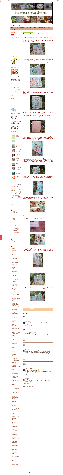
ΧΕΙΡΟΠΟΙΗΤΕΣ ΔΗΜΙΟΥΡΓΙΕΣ (14, 291)
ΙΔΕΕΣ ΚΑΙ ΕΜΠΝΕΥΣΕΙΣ (38, 27)
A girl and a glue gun (15, 251)
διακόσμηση (13, 190)
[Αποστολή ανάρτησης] (28, 308)
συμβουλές (19, 196)
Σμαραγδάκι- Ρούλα (28, 368)
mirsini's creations (14, 372)
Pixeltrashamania (14, 426)
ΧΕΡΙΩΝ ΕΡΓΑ (14, 453)
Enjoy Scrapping (14, 419)
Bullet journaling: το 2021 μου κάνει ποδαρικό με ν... (16, 228)
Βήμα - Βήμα (14, 418)
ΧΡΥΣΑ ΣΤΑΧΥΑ (14, 317)
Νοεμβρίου (14, 212)
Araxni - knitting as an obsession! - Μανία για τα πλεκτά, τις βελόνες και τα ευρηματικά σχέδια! (16, 332)
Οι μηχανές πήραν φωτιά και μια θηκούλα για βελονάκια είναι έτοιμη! (18, 150)
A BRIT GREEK (14, 384)
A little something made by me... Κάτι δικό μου (16, 299)
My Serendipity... (14, 441)
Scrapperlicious (14, 271)
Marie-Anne (26, 321)
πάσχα (17, 194)
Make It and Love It (15, 464)
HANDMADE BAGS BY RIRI (16, 366)
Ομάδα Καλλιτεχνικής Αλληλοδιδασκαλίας (15, 397)
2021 (13, 210)
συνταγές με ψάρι (19, 197)
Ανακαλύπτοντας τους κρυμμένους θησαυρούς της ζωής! (16, 450)
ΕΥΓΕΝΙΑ (26, 349)
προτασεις (13, 195)
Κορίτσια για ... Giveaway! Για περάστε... (18, 145)
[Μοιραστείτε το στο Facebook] (32, 308)
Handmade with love (15, 309)
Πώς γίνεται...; (14, 405)
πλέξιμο (20, 194)
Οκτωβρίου (14, 213)
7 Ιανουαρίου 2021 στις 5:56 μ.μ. (29, 381)
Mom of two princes (15, 406)
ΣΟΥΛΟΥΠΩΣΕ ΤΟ (14, 250)
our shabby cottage (15, 376)
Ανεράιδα (13, 324)
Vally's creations (14, 412)
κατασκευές (13, 191)
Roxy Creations (14, 300)
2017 (13, 238)
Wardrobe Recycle (14, 354)
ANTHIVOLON (14, 377)
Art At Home (14, 320)
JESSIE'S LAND (14, 351)
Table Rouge (14, 275)
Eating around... (14, 340)
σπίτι (16, 196)
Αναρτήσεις (13, 91)
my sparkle (13, 347)
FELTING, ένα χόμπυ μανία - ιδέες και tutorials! (18, 173)
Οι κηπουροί (14, 446)
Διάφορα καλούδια (15, 373)
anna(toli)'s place (14, 392)
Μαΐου (14, 219)
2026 (13, 204)
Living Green (14, 289)
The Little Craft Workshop (15, 380)
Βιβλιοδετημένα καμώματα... (18, 163)
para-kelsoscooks (14, 385)
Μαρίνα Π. (13, 395)
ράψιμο (17, 195)
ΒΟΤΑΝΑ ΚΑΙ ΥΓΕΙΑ (15, 255)
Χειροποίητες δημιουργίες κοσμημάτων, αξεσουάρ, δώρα (16, 369)
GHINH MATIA (14, 267)
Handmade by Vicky (15, 325)
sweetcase (13, 329)
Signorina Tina (14, 460)
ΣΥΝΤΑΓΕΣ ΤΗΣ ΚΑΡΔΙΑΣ (15, 294)
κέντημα (20, 191)
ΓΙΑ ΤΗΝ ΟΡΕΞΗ (47, 27)
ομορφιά (12, 193)
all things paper (14, 258)
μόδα (20, 192)
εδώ (30, 115)
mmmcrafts (13, 272)
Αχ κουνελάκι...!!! (14, 310)
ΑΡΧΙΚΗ (12, 27)
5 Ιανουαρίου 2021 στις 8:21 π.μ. (29, 355)
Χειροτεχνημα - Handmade (16, 259)
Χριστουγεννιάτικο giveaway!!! (18, 140)
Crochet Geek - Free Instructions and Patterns (15, 280)
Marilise (13, 346)
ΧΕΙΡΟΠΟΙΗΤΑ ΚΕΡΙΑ (15, 391)
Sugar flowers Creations (15, 284)
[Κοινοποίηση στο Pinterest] (33, 308)
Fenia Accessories (14, 343)
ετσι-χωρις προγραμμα (15, 388)
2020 (13, 234)
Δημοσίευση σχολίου (27, 383)
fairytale (13, 268)
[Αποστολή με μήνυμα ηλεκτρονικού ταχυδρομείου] (30, 308)
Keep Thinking (14, 401)
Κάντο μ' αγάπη (14, 254)
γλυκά (20, 189)
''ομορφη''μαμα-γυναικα (15, 276)
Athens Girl (13, 437)
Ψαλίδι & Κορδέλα (14, 452)
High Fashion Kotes (15, 409)
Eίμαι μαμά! (14, 461)
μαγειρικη (17, 192)
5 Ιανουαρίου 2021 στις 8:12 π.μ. (29, 341)
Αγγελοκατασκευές (15, 336)
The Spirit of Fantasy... (15, 423)
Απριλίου (14, 220)
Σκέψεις (13, 339)
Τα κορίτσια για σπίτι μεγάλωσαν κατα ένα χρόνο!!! (18, 154)
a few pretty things (14, 389)
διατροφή (17, 190)
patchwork (13, 200)
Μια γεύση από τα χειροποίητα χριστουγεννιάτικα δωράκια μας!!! (18, 168)
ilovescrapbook (14, 303)
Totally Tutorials (14, 316)
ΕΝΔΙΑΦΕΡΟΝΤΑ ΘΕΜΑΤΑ (19, 27)
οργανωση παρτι (17, 193)
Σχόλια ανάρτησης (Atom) (30, 386)
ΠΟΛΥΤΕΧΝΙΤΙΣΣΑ (14, 442)
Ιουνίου (14, 218)
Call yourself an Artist (15, 433)
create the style (14, 365)
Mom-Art (13, 465)
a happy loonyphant (15, 429)
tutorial (16, 200)
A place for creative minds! (16, 306)
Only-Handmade (14, 434)
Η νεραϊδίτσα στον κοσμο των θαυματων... (16, 416)
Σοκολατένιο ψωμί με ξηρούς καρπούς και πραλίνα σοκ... (16, 230)
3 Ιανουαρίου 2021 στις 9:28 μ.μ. (29, 325)
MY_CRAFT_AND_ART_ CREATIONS (15, 305)
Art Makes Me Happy (15, 313)
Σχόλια (13, 92)
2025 (13, 205)
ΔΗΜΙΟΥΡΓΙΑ (14, 288)
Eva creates (13, 350)
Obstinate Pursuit (14, 297)
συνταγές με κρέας (13, 197)
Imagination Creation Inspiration (15, 335)
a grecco (13, 457)
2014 (13, 241)
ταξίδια (12, 198)
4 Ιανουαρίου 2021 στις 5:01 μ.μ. (29, 336)
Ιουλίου (14, 217)
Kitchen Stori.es (14, 264)
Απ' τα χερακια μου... (15, 312)
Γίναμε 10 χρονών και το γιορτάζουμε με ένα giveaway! (16, 226)
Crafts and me (14, 295)
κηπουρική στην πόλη (15, 408)
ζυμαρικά (20, 190)
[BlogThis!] (31, 308)
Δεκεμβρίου (14, 211)
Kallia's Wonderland (15, 445)
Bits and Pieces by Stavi (15, 328)
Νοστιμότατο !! (14, 261)
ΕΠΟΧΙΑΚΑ (13, 29)
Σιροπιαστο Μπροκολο (15, 456)
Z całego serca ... (14, 321)
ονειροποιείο (14, 281)
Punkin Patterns (14, 358)
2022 (13, 209)
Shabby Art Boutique (15, 402)
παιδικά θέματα (13, 194)
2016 (13, 239)
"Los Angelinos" (14, 355)
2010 (13, 246)
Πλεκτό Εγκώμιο (14, 398)
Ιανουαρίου (14, 224)
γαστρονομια (13, 189)
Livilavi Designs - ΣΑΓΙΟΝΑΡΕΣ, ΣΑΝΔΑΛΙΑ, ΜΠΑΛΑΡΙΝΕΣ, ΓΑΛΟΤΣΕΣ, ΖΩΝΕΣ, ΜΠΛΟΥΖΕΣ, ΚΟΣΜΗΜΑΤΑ (16, 361)
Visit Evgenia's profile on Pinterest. (16, 87)
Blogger (34, 472)
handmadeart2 (14, 413)
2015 (13, 240)
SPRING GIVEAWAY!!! (18, 136)
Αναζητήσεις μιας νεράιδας (16, 438)
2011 (13, 245)
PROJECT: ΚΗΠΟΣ (29, 27)
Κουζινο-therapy (14, 285)
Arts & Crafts (14, 422)
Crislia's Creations (14, 430)
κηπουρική (13, 192)
